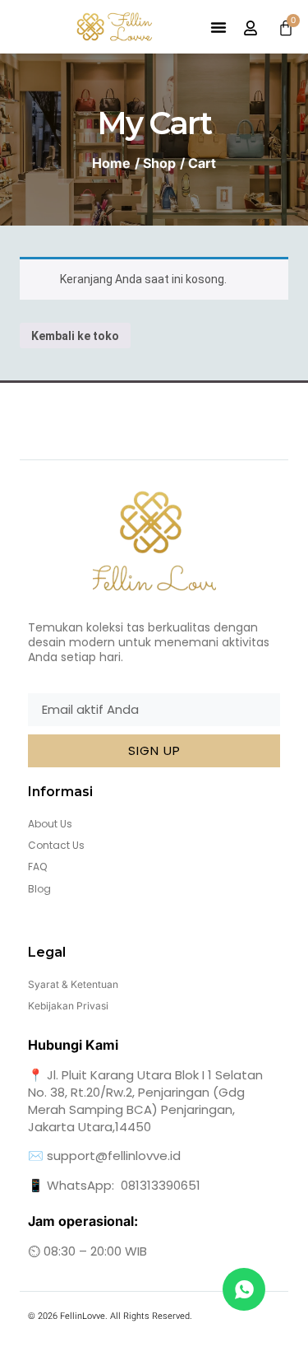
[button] (218, 27)
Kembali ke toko (75, 335)
